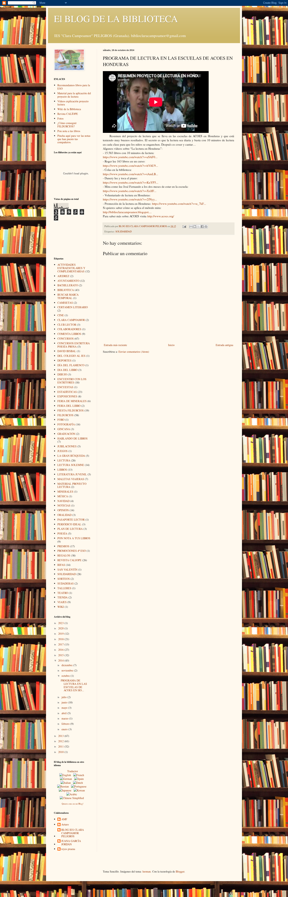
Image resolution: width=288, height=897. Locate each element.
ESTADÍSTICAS (67, 392)
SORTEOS (63, 579)
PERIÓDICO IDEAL (69, 524)
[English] (65, 775)
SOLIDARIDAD (123, 231)
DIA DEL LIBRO (67, 370)
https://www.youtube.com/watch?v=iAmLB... (130, 174)
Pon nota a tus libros (68, 131)
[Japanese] (66, 790)
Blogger (180, 871)
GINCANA (63, 429)
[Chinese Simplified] (72, 798)
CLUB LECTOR (66, 324)
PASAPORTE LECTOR (71, 519)
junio (65, 702)
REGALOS (63, 555)
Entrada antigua (224, 345)
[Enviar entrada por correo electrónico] (184, 226)
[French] (79, 775)
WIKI (60, 607)
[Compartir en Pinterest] (206, 226)
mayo (65, 707)
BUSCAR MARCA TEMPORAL (68, 296)
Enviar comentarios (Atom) (134, 351)
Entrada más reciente (115, 345)
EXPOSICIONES (67, 396)
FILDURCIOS (65, 415)
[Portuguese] (79, 786)
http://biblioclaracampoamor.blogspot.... (127, 212)
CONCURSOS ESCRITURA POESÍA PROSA (73, 344)
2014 (61, 660)
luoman (146, 871)
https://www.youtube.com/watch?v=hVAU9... (130, 166)
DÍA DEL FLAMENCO (70, 365)
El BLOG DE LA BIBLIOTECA (116, 18)
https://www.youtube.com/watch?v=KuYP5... (130, 182)
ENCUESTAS (65, 387)
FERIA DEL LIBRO (69, 406)
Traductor (72, 771)
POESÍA (62, 533)
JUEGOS (62, 451)
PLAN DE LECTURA (70, 529)
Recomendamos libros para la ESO (73, 86)
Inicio (171, 345)
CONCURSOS (65, 338)
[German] (66, 779)
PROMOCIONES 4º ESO (71, 551)
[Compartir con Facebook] (202, 226)
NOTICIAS (63, 505)
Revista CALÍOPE (67, 114)
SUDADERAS (65, 583)
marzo (65, 718)
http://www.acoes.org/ (160, 216)
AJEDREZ (63, 276)
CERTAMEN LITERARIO (72, 307)
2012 (61, 741)
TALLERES (64, 588)
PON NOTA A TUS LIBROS (73, 538)
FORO (60, 419)
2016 (61, 649)
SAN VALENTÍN (67, 569)
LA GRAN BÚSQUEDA (71, 456)
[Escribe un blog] (195, 226)
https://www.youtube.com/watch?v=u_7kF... (179, 204)
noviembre (68, 670)
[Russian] (63, 786)
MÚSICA (62, 496)
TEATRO (62, 593)
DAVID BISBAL (66, 351)
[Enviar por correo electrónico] (191, 226)
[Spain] (79, 779)
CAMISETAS (65, 302)
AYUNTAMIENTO (68, 281)
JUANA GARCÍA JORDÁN (71, 842)
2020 (61, 628)
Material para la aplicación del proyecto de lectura (74, 94)
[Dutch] (78, 783)
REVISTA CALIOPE (69, 560)
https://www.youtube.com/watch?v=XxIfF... (129, 191)
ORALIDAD (64, 515)
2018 (61, 639)
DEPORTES (64, 360)
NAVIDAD (63, 501)
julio (64, 697)
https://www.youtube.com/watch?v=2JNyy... (130, 199)
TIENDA (62, 597)
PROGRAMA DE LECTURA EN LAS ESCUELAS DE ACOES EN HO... (74, 685)
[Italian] (66, 783)
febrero (66, 724)
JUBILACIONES (67, 446)
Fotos (60, 118)
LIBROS (62, 469)
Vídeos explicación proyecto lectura (73, 102)
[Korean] (80, 790)
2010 (61, 752)
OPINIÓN (63, 510)
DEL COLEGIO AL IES (71, 356)
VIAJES (62, 602)
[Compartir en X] (198, 226)
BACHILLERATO (67, 285)
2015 (61, 655)
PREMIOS (63, 546)
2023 (61, 623)
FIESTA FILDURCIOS (70, 410)
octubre (66, 676)
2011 (61, 746)
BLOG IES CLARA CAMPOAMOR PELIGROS (72, 833)
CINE (60, 315)
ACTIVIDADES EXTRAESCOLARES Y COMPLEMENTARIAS (71, 268)
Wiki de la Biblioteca (69, 109)
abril (64, 713)
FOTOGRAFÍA (66, 424)
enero (65, 729)
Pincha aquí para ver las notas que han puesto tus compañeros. (73, 139)
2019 (61, 633)
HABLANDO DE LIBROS (72, 438)
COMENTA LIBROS (69, 334)
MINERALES (65, 491)
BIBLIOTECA (65, 290)
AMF (64, 819)
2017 (61, 644)
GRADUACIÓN (66, 434)
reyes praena (68, 849)
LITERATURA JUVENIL (72, 474)
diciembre (67, 665)
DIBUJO (62, 374)
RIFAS (61, 565)
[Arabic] (72, 794)
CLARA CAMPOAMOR (71, 320)
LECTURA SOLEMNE (70, 465)
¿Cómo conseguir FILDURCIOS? (67, 124)
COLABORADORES (69, 329)
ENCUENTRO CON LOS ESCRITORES (71, 380)
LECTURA (63, 460)
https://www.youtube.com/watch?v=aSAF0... (130, 157)
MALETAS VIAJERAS (70, 479)
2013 (61, 736)
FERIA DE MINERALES (72, 401)
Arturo (65, 824)
